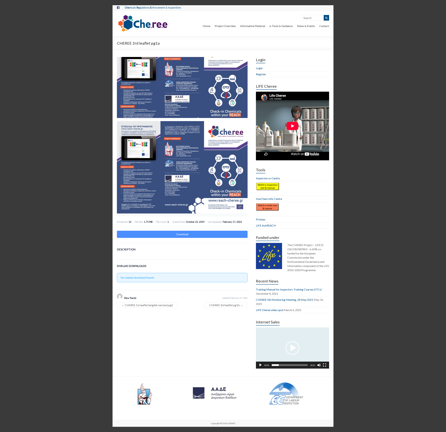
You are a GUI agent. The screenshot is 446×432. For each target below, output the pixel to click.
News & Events (306, 26)
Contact (324, 26)
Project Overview (225, 26)
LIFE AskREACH (266, 225)
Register (261, 74)
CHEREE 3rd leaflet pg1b (226, 305)
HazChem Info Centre (269, 198)
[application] (292, 348)
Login (259, 68)
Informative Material (252, 26)
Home (206, 26)
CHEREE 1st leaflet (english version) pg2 (147, 305)
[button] (292, 348)
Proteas (260, 219)
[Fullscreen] (324, 365)
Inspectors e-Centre (268, 178)
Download (182, 234)
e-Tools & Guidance (281, 26)
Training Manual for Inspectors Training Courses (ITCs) (289, 289)
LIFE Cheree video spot (269, 310)
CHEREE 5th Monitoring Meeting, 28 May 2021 (284, 299)
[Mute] (319, 365)
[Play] (260, 365)
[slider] (290, 365)
